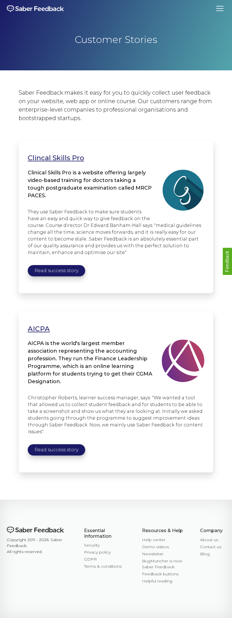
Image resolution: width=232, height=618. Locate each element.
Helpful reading (157, 581)
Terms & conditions (103, 566)
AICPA (39, 329)
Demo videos (155, 546)
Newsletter (153, 553)
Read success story (56, 270)
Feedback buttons (160, 573)
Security (92, 545)
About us (209, 539)
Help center (154, 539)
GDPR (90, 559)
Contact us (210, 546)
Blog (205, 553)
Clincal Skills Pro (56, 158)
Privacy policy (97, 552)
